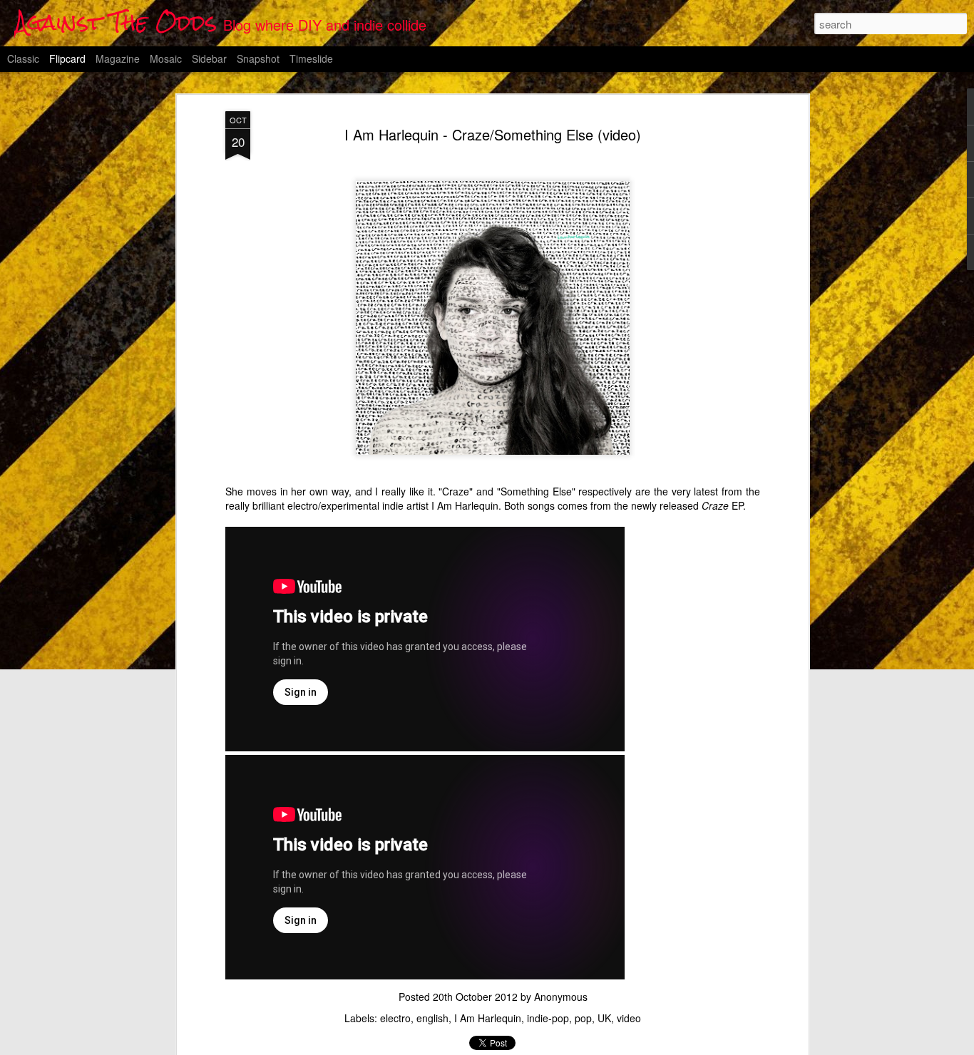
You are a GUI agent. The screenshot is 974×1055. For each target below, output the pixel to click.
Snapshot (258, 58)
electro (395, 1018)
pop (583, 1018)
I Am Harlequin (487, 1018)
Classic (23, 58)
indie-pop (548, 1018)
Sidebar (209, 58)
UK (604, 1018)
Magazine (118, 58)
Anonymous (561, 996)
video (629, 1018)
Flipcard (67, 58)
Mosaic (166, 58)
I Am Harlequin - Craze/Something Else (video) (492, 134)
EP (722, 505)
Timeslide (311, 58)
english (432, 1018)
